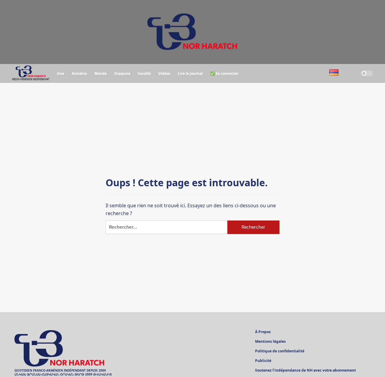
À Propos (263, 332)
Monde (100, 73)
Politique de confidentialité (279, 351)
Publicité (263, 361)
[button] (349, 73)
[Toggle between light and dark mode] (367, 73)
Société (144, 73)
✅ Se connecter (224, 73)
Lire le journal (190, 73)
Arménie (79, 73)
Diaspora (122, 73)
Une (60, 73)
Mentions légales (270, 342)
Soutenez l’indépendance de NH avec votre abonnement (305, 371)
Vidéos (164, 73)
